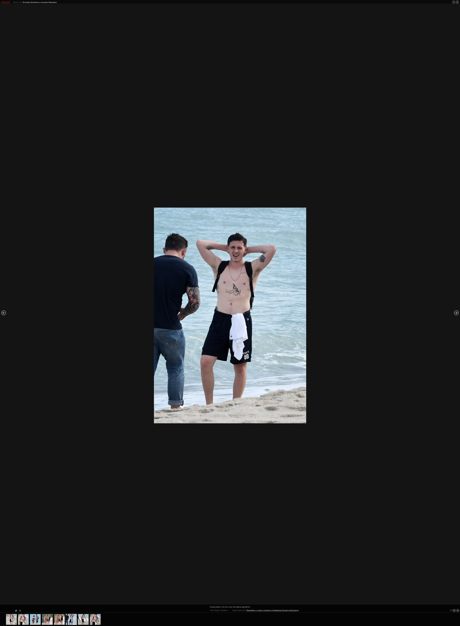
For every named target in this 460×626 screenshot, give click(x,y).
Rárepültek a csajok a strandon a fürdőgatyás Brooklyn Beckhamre (272, 610)
